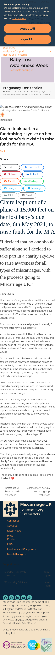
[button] (10, 167)
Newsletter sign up (17, 554)
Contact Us (13, 520)
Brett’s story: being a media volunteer (12, 492)
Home (6, 91)
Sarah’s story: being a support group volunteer (38, 492)
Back (2, 151)
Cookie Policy (19, 18)
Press (10, 535)
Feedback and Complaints (21, 549)
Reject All (27, 39)
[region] (27, 23)
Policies (11, 539)
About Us (12, 525)
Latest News (14, 530)
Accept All (27, 28)
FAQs (10, 544)
